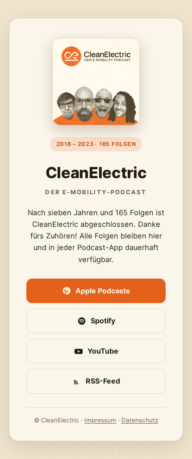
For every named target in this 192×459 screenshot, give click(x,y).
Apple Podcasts (102, 290)
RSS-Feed (103, 380)
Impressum (100, 420)
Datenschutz (139, 420)
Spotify (103, 320)
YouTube (103, 350)
